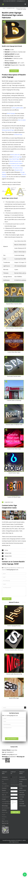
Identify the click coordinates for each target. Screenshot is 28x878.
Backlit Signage (11, 113)
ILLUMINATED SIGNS (22, 780)
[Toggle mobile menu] (25, 4)
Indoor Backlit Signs (14, 159)
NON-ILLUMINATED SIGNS (22, 786)
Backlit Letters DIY (15, 154)
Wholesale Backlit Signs (8, 130)
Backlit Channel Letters (16, 161)
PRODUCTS (22, 777)
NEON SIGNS (22, 790)
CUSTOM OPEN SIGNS (22, 804)
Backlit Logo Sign (17, 157)
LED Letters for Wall (18, 168)
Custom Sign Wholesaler (17, 138)
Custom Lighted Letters (17, 107)
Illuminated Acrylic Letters (15, 163)
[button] (25, 874)
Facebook (23, 176)
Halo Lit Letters (22, 120)
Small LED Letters (15, 165)
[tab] (14, 502)
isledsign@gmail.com (21, 1)
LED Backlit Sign (18, 134)
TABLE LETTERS (21, 800)
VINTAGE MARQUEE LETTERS (22, 795)
